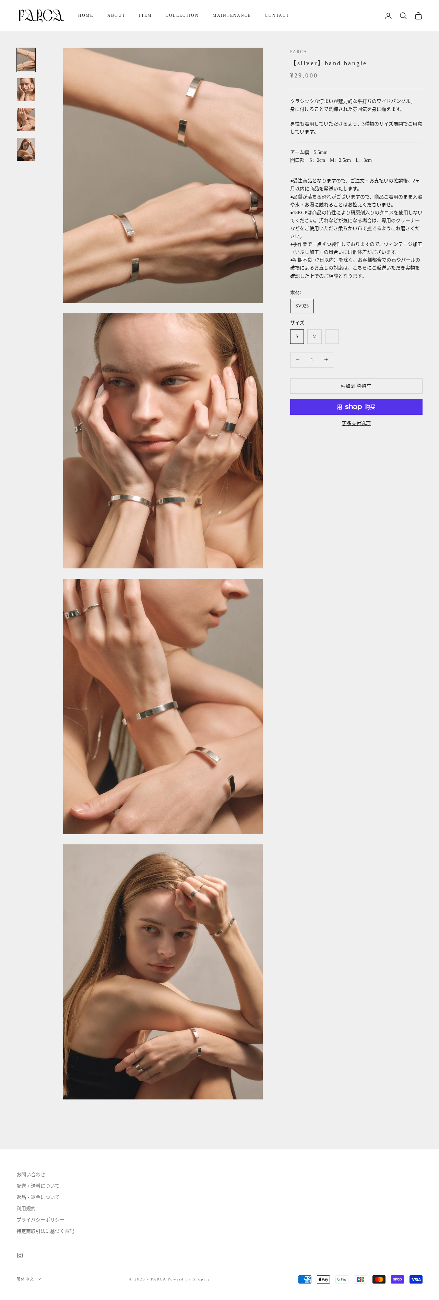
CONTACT (277, 15)
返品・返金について (38, 1197)
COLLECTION (182, 15)
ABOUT (116, 15)
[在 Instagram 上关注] (19, 1255)
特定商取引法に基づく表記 (45, 1231)
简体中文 (25, 1279)
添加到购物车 (356, 385)
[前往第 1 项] (26, 60)
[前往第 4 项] (26, 149)
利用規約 (26, 1208)
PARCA (299, 51)
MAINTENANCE (232, 15)
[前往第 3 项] (26, 119)
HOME (86, 15)
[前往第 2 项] (26, 89)
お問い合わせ (30, 1174)
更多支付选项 (356, 423)
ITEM (145, 15)
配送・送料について (38, 1186)
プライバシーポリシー (40, 1220)
